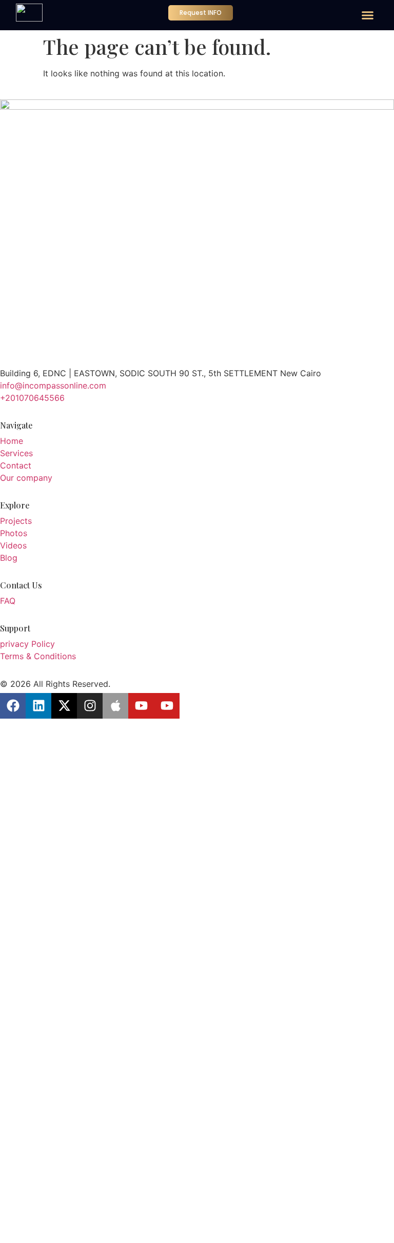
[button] (368, 15)
